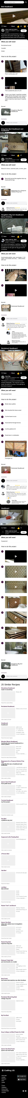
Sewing (3, 1082)
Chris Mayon (8, 158)
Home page (4, 1075)
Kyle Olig (7, 376)
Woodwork (4, 1078)
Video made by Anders (11, 29)
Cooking (3, 1077)
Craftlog (9, 1070)
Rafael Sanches (11, 207)
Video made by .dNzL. (11, 239)
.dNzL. (19, 335)
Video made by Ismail (11, 531)
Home (3, 1080)
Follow (23, 30)
